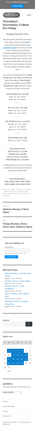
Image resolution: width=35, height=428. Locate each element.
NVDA (9, 193)
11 (13, 355)
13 (21, 355)
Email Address (9, 247)
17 (9, 359)
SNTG (21, 193)
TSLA (4, 195)
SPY (25, 193)
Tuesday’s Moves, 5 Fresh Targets (18, 281)
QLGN (17, 193)
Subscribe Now (8, 406)
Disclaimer (7, 416)
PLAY (13, 193)
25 (13, 363)
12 (17, 355)
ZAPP (8, 195)
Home (5, 402)
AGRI (6, 191)
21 (26, 359)
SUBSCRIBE (18, 6)
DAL (15, 191)
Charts (5, 411)
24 (9, 363)
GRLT (26, 191)
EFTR (18, 191)
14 (26, 355)
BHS (4, 189)
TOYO (28, 193)
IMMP (4, 193)
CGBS (11, 191)
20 (22, 359)
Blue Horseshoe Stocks (10, 422)
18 (13, 359)
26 (18, 363)
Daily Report (27, 189)
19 (17, 359)
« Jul (8, 371)
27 (22, 363)
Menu (29, 15)
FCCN (22, 191)
